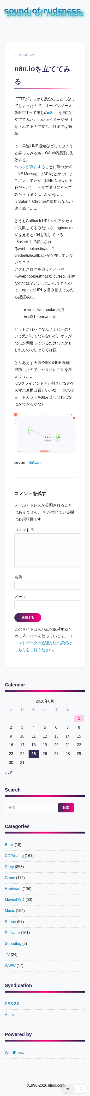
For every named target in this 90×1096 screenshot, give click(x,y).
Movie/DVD (14, 900)
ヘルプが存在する (29, 167)
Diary (9, 867)
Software (35, 463)
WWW (10, 966)
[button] (74, 1089)
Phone (10, 922)
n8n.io (53, 113)
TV (7, 955)
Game (10, 878)
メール (20, 597)
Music (10, 911)
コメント (24, 530)
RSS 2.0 (12, 1004)
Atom (9, 1015)
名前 (18, 577)
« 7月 (9, 773)
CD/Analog (14, 856)
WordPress (14, 1053)
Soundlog (13, 943)
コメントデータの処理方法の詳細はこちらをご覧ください (43, 643)
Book (9, 845)
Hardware (13, 889)
